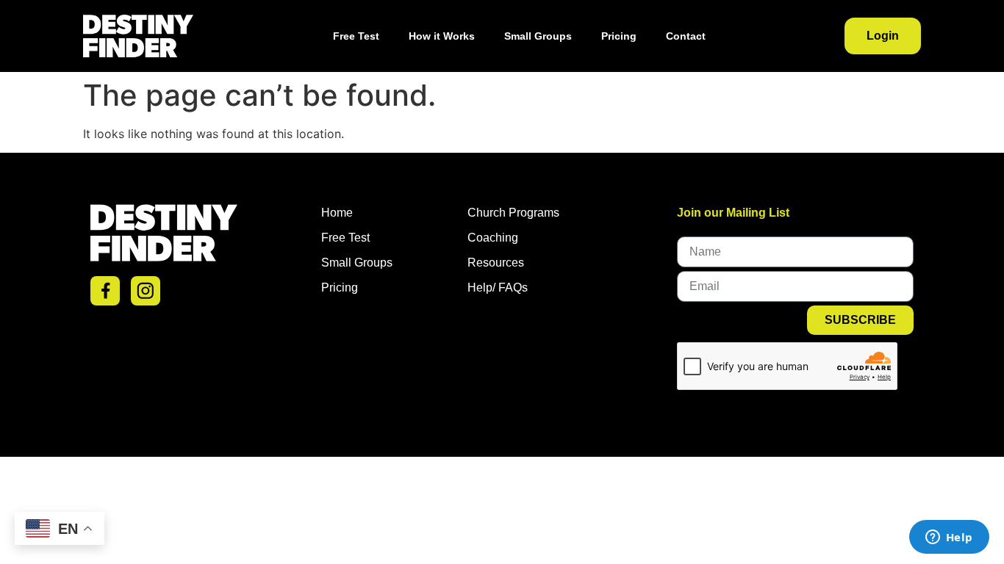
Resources (495, 262)
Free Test (356, 36)
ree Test (349, 237)
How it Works (442, 36)
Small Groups (538, 36)
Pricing (619, 36)
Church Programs (513, 212)
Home (337, 212)
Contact (686, 36)
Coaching (492, 237)
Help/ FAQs (497, 287)
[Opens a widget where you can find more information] (948, 538)
